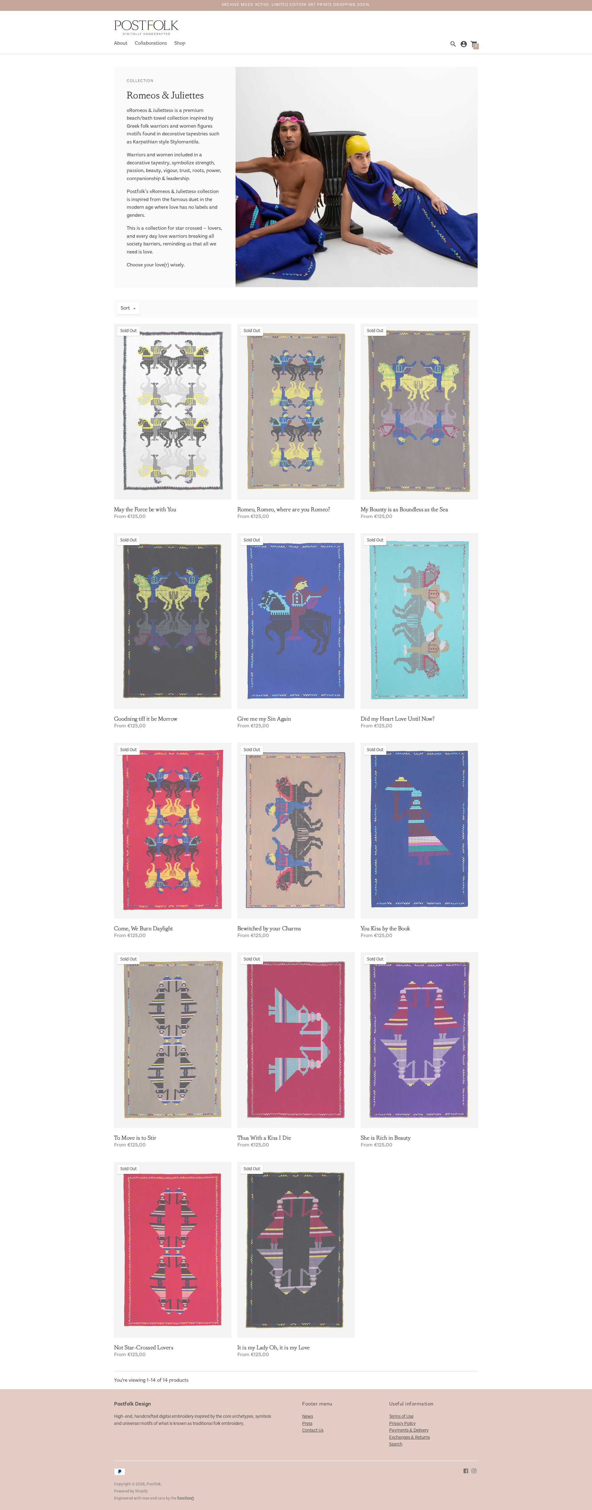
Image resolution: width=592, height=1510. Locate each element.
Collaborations (151, 43)
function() (185, 1499)
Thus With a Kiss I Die (264, 1138)
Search (395, 1444)
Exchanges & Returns (409, 1437)
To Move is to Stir (135, 1138)
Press (307, 1424)
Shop (179, 43)
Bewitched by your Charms (269, 928)
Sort (125, 308)
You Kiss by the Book (385, 928)
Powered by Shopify (131, 1492)
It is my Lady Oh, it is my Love (273, 1347)
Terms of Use (401, 1416)
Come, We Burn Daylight (143, 928)
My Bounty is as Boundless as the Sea (404, 509)
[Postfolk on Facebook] (465, 1471)
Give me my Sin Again (264, 719)
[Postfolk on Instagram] (473, 1471)
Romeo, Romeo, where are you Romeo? (283, 509)
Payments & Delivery (409, 1430)
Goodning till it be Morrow (145, 719)
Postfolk (153, 1485)
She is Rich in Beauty (385, 1138)
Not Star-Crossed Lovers (143, 1347)
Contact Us (312, 1430)
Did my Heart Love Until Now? (397, 719)
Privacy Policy (402, 1424)
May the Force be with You (145, 509)
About (120, 43)
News (307, 1416)
